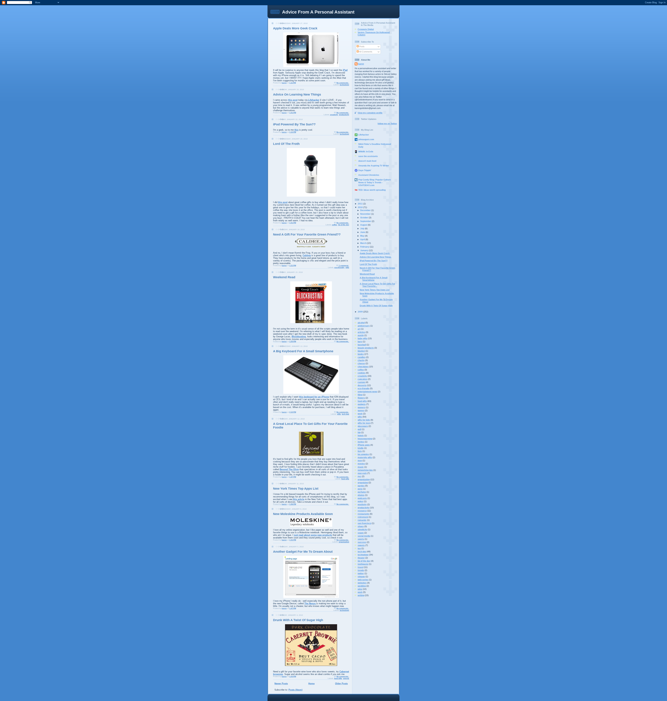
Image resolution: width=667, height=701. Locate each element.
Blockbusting (299, 336)
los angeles (363, 454)
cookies (361, 373)
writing (361, 595)
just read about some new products (313, 535)
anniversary (364, 326)
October (364, 217)
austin (361, 335)
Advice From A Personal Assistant (318, 12)
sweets (346, 678)
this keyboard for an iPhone (314, 396)
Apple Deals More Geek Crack (295, 28)
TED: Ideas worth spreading (372, 190)
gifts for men (364, 423)
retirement (363, 517)
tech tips (345, 414)
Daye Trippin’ (364, 170)
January (364, 250)
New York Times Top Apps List (295, 488)
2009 (360, 312)
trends (361, 570)
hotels (361, 435)
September (366, 221)
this (296, 130)
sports (361, 539)
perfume (362, 492)
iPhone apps (364, 445)
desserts (362, 385)
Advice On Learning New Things (297, 94)
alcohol (361, 322)
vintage (361, 576)
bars (360, 341)
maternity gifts (365, 457)
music (361, 467)
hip (359, 432)
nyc (359, 476)
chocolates (363, 366)
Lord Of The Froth (286, 144)
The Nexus (310, 603)
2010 (360, 207)
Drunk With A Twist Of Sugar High (298, 620)
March (363, 243)
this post (293, 100)
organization (344, 542)
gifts (347, 267)
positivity (362, 504)
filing (360, 395)
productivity (344, 115)
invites (361, 442)
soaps (361, 533)
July (362, 228)
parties (361, 486)
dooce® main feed (367, 161)
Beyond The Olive (289, 469)
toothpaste (363, 564)
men (360, 460)
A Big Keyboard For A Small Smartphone (303, 351)
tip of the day (343, 225)
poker (360, 501)
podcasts (362, 498)
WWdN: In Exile (365, 151)
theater (361, 558)
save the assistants (368, 156)
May (362, 236)
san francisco (364, 523)
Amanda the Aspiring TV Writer (373, 165)
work (360, 592)
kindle (361, 448)
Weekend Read (284, 277)
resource (362, 511)
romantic (362, 520)
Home (311, 683)
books (361, 354)
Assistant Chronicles (368, 175)
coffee (334, 225)
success (362, 542)
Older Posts (341, 683)
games (361, 410)
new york (362, 473)
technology (344, 85)
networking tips (365, 470)
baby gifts (362, 338)
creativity (334, 115)
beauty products (366, 348)
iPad (345, 70)
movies (361, 464)
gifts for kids (364, 420)
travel (360, 567)
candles (361, 357)
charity (361, 360)
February (365, 247)
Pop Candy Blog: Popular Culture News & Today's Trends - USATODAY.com (374, 182)
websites (362, 583)
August (364, 225)
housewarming (365, 439)
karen (361, 64)
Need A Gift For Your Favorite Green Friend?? (307, 234)
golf (359, 429)
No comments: (342, 83)
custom (361, 382)
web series (363, 580)
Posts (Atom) (295, 689)
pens (360, 489)
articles (361, 332)
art (359, 329)
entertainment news (367, 391)
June (363, 232)
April (362, 239)
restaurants (363, 514)
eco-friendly (339, 267)
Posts (361, 46)
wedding (362, 586)
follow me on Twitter (387, 123)
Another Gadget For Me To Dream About (303, 551)
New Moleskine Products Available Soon (303, 514)
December (365, 210)
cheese (361, 363)
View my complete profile (370, 113)
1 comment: (344, 265)
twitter (361, 573)
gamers (361, 407)
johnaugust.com (366, 139)
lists (360, 451)
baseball (362, 345)
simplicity (362, 529)
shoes (361, 526)
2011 (360, 204)
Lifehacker (313, 100)
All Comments (365, 52)
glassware (363, 426)
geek (360, 414)
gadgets (362, 404)
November (365, 214)
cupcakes (362, 379)
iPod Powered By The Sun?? (294, 124)
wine (360, 589)
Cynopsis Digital (366, 29)
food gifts (345, 479)
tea (359, 548)
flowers (361, 398)
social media (364, 536)
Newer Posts (281, 683)
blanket (361, 351)
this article (298, 499)
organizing (363, 482)
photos (361, 495)
